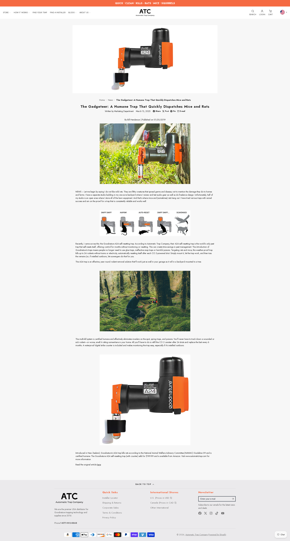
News (110, 100)
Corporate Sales (110, 507)
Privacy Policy (109, 517)
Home (102, 100)
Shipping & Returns (111, 502)
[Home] (145, 12)
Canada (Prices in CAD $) (163, 502)
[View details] (69, 498)
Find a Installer (58, 12)
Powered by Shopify (217, 534)
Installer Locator (110, 498)
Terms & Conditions (112, 512)
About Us (83, 12)
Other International (159, 507)
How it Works (21, 12)
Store (6, 12)
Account (262, 12)
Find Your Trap (40, 12)
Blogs (71, 12)
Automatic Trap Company (196, 534)
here (99, 464)
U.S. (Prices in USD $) (161, 498)
